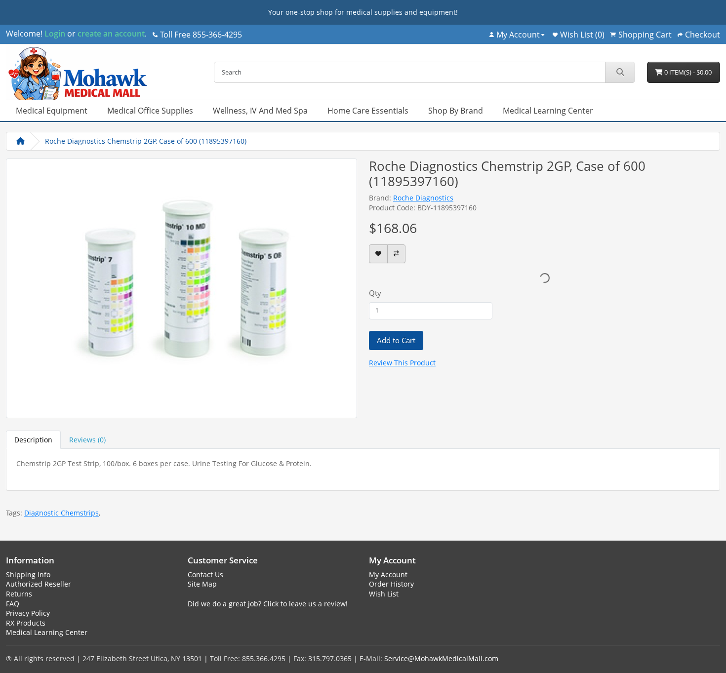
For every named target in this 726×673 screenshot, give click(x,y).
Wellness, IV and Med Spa (260, 110)
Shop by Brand (455, 110)
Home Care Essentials (367, 110)
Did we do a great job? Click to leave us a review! (268, 603)
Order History (391, 584)
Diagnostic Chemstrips (61, 512)
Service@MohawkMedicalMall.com (441, 658)
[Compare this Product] (396, 254)
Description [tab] (33, 439)
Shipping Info (28, 574)
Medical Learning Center (548, 110)
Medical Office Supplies (150, 110)
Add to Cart (396, 340)
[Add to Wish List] (378, 254)
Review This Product (402, 362)
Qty (375, 293)
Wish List (384, 593)
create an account (110, 33)
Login (54, 33)
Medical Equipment (51, 110)
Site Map (202, 584)
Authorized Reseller (38, 584)
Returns (19, 593)
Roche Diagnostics (423, 197)
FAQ (12, 603)
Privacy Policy (28, 613)
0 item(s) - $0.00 (687, 72)
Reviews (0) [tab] (87, 439)
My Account (388, 574)
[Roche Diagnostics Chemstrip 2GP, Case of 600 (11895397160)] (181, 287)
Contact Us (205, 574)
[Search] (620, 72)
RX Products (25, 623)
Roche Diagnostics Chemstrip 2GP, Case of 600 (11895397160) (145, 141)
